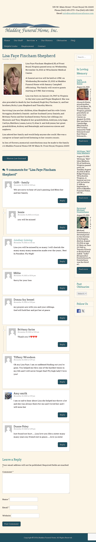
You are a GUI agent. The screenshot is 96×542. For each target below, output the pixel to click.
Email (5, 507)
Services (31, 40)
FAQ (73, 40)
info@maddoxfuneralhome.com (78, 13)
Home (7, 40)
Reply (62, 201)
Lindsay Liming (23, 240)
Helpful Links (10, 46)
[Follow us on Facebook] (79, 311)
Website (6, 516)
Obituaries (62, 40)
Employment (27, 46)
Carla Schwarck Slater (81, 82)
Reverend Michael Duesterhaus (83, 210)
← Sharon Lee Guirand (15, 158)
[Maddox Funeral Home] (31, 28)
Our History (47, 40)
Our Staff (18, 40)
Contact (42, 46)
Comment (7, 472)
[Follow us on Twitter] (83, 311)
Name (5, 499)
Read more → (83, 142)
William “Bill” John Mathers (84, 152)
